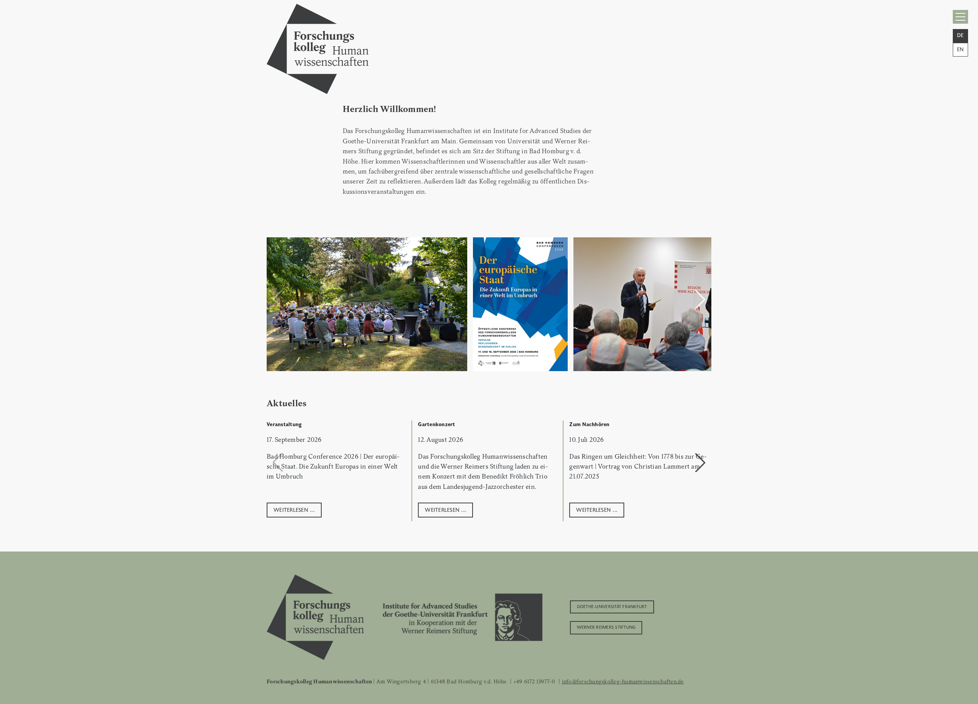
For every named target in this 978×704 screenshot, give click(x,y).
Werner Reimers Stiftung (606, 627)
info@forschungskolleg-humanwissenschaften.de (623, 681)
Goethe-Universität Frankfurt (612, 606)
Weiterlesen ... (294, 509)
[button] (700, 299)
